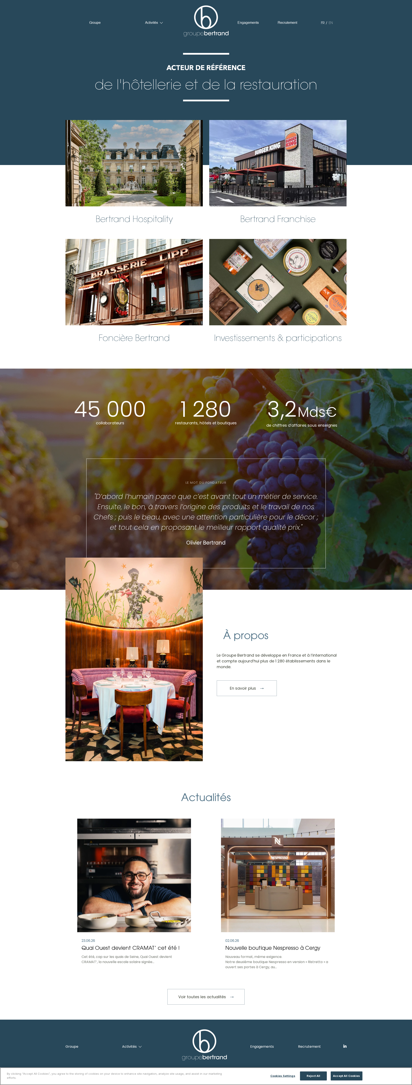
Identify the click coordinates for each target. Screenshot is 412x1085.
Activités (151, 23)
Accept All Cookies (346, 1075)
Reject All (313, 1075)
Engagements (248, 23)
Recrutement (287, 23)
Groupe (95, 23)
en (331, 23)
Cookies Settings (282, 1075)
